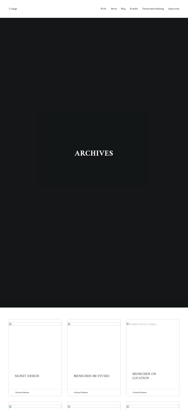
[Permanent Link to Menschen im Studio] (94, 344)
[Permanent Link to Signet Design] (35, 344)
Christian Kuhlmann (22, 392)
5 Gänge (13, 9)
